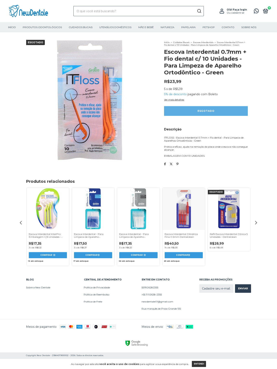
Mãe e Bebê (146, 27)
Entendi (199, 364)
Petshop (209, 27)
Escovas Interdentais (203, 42)
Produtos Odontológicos (42, 27)
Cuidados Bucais (80, 27)
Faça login (240, 9)
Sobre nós (248, 27)
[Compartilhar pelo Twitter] (171, 164)
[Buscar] (199, 11)
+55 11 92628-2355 (152, 294)
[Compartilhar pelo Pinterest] (177, 164)
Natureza (167, 27)
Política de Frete (93, 301)
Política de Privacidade (97, 287)
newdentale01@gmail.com (157, 301)
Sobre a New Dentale (38, 287)
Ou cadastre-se (235, 12)
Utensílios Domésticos (115, 27)
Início (12, 27)
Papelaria (188, 27)
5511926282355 (150, 287)
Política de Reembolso (96, 294)
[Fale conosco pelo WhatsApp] (256, 11)
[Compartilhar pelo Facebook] (165, 164)
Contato (228, 27)
